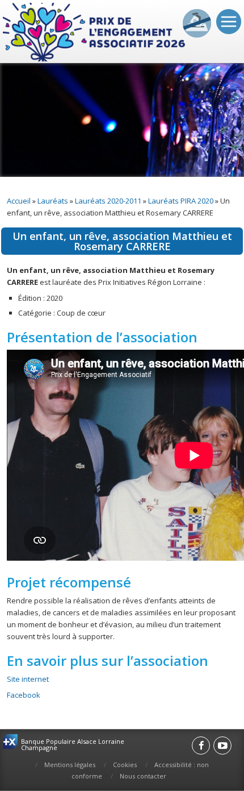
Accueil (19, 201)
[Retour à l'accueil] (95, 33)
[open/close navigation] (228, 21)
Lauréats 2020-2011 (108, 201)
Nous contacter (143, 776)
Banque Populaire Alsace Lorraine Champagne (72, 744)
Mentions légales (69, 764)
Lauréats (52, 201)
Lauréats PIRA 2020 (180, 201)
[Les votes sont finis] (197, 23)
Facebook (23, 695)
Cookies (125, 764)
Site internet (28, 679)
